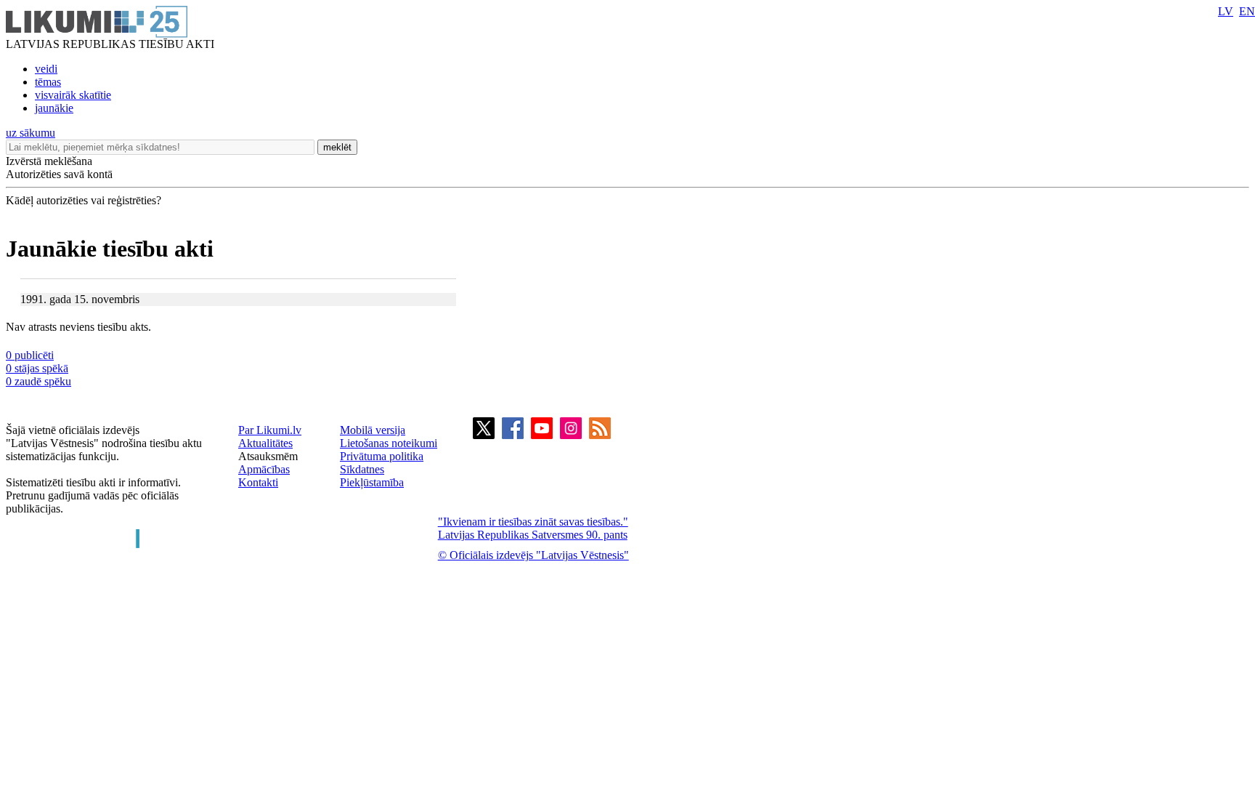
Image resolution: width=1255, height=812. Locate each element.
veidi (46, 69)
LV (1225, 11)
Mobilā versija (372, 430)
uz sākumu (30, 132)
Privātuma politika (381, 456)
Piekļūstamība (372, 482)
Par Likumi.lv (269, 430)
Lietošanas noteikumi (388, 443)
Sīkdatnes (362, 469)
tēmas (48, 82)
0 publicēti (30, 355)
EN (1247, 11)
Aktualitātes (265, 443)
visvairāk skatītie (73, 95)
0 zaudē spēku (38, 381)
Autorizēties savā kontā (59, 174)
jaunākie (54, 108)
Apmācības (264, 469)
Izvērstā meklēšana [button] (49, 161)
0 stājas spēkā (37, 368)
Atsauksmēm (268, 456)
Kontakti (258, 482)
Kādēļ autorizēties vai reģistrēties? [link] (83, 200)
